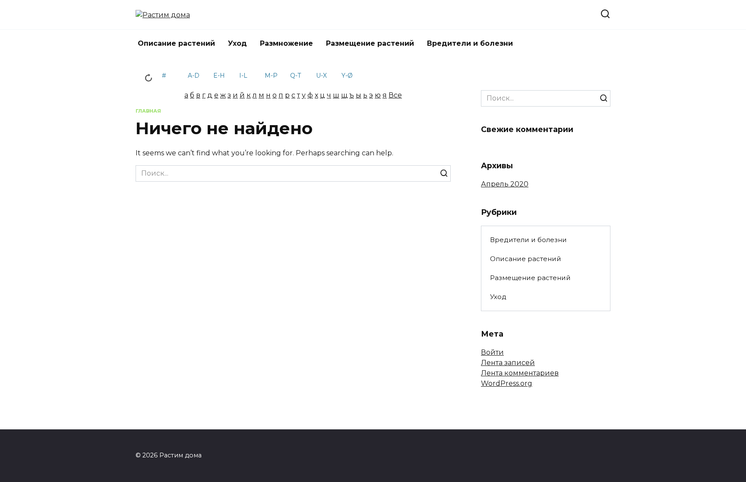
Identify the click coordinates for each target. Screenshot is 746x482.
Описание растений (176, 43)
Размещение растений (370, 43)
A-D (193, 75)
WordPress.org (506, 383)
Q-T (295, 75)
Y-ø (347, 75)
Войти (492, 352)
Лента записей (508, 363)
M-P (271, 75)
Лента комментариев (520, 373)
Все (395, 95)
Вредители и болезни (470, 43)
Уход (237, 43)
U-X (321, 75)
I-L (243, 75)
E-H (219, 75)
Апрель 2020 (504, 184)
